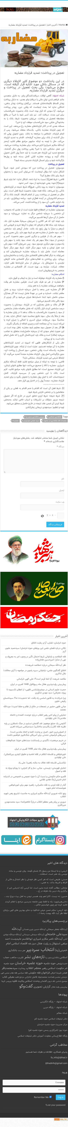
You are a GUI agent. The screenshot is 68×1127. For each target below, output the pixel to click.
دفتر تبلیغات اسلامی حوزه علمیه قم (50, 1019)
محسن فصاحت (54, 977)
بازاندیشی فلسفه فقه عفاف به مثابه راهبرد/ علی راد (42, 763)
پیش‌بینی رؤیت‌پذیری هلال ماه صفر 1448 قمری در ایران (40, 749)
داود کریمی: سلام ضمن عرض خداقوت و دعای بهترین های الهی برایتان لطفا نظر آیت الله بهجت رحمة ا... (35, 912)
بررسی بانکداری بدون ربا (35, 417)
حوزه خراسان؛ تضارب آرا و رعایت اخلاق (48, 643)
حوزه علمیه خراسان (29, 963)
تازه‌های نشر (34, 957)
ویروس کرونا (6, 981)
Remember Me (41, 1097)
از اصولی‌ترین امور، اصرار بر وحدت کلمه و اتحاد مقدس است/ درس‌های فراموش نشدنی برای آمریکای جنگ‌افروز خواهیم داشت (36, 733)
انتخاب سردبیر (40, 950)
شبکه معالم (62, 1013)
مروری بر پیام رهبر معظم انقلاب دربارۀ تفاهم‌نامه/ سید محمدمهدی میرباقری (35, 803)
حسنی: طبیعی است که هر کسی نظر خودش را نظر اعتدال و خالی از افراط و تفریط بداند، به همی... (36, 881)
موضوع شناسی (61, 981)
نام (63, 479)
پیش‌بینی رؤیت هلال (59, 987)
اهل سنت (21, 950)
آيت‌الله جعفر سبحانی (56, 929)
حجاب (6, 957)
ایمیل (61, 490)
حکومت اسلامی (55, 968)
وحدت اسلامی (31, 981)
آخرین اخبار (52, 25)
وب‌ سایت (60, 502)
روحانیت (21, 968)
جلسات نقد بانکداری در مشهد (55, 420)
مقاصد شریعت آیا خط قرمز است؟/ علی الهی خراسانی (41, 679)
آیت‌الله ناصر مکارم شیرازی (48, 939)
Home (62, 25)
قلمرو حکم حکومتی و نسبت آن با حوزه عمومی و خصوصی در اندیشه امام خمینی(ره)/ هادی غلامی (34, 778)
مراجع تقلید (19, 977)
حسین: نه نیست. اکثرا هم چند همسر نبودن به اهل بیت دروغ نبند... (35, 896)
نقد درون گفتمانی (47, 981)
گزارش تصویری (42, 987)
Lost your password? (55, 1105)
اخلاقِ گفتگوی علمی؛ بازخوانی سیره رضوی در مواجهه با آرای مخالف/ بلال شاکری (34, 672)
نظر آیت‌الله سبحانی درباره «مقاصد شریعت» (45, 665)
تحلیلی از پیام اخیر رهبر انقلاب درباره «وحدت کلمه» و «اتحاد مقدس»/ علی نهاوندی (38, 716)
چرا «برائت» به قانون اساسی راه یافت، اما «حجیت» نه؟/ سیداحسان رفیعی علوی (34, 699)
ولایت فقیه (18, 981)
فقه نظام (13, 973)
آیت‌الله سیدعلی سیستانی (33, 934)
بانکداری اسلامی (55, 417)
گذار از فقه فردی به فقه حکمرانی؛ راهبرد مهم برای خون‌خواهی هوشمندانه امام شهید (37, 786)
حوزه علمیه (50, 963)
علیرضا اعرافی (56, 973)
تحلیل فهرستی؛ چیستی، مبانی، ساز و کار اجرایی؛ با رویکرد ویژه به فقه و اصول (36, 769)
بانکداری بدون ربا (52, 957)
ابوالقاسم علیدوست (21, 939)
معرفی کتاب (8, 977)
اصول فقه (32, 943)
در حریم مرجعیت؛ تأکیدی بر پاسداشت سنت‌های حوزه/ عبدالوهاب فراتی (36, 742)
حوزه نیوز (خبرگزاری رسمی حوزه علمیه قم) (47, 1030)
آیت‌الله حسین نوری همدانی (34, 929)
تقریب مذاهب (17, 957)
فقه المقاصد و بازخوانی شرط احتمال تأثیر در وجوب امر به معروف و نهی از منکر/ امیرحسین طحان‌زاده (35, 658)
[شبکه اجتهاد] (34, 10)
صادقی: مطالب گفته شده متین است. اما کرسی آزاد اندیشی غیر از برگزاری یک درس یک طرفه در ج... (37, 889)
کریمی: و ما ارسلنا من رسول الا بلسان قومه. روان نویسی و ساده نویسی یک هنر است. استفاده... (38, 872)
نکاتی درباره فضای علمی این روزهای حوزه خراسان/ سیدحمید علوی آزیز (35, 650)
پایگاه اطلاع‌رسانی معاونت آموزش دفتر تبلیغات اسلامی (42, 1036)
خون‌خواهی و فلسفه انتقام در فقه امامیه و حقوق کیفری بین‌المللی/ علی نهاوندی (35, 756)
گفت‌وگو (26, 986)
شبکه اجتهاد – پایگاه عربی (55, 1007)
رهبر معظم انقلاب (36, 968)
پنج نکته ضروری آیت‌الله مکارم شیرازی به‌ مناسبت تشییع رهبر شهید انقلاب (35, 795)
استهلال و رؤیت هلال (48, 944)
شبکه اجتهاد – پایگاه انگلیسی (53, 1002)
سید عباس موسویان (31, 420)
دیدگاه (60, 446)
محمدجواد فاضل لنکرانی (36, 977)
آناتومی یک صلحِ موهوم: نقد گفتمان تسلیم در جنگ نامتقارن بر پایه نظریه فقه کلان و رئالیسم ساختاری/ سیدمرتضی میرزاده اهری (35, 725)
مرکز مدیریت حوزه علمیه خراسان (52, 1024)
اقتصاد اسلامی (19, 944)
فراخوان (45, 973)
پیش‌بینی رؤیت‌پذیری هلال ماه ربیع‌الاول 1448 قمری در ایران (38, 684)
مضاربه (15, 420)
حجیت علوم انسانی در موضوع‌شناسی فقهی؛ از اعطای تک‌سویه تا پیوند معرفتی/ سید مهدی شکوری (36, 691)
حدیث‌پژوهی (61, 963)
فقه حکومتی (34, 973)
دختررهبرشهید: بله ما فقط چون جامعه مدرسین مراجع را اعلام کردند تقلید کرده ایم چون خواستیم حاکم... (36, 903)
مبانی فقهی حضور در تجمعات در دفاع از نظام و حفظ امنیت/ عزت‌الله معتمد (34, 708)
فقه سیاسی (23, 973)
